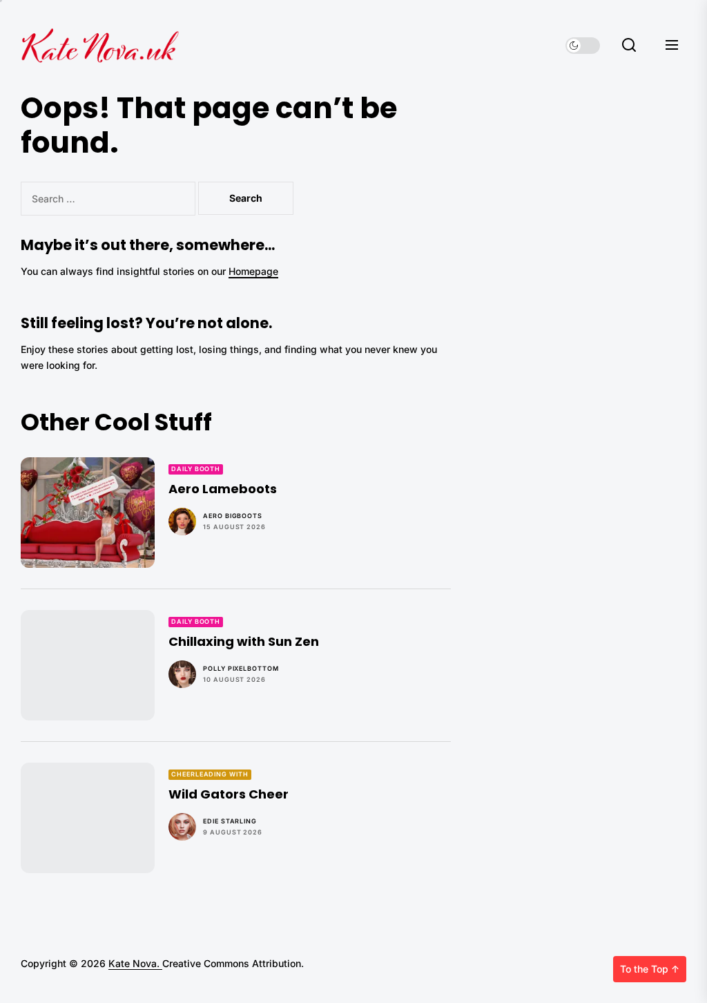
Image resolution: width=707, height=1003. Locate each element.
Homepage (253, 271)
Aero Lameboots (222, 488)
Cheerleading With (209, 774)
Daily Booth (195, 468)
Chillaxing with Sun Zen (243, 641)
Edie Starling (230, 821)
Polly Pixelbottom (240, 668)
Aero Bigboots (232, 515)
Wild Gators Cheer (228, 794)
